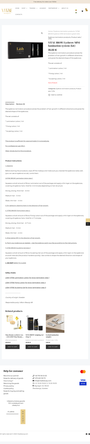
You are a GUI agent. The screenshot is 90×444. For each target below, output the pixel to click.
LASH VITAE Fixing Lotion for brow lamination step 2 (25, 283)
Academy (43, 8)
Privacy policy (9, 386)
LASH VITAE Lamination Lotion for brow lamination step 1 (27, 278)
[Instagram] (89, 434)
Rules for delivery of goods (13, 378)
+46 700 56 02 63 (40, 376)
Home (17, 8)
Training (32, 8)
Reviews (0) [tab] (20, 104)
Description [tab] (9, 104)
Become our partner (11, 376)
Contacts (18, 14)
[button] (42, 33)
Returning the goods (11, 383)
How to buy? (8, 381)
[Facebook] (86, 434)
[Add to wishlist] (7, 316)
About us (65, 8)
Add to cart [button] (12, 346)
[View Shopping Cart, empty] (86, 11)
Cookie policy (9, 388)
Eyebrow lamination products (64, 31)
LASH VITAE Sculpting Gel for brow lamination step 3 (25, 287)
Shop (23, 8)
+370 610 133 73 (40, 378)
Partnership (52, 8)
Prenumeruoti (23, 417)
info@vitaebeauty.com (42, 381)
